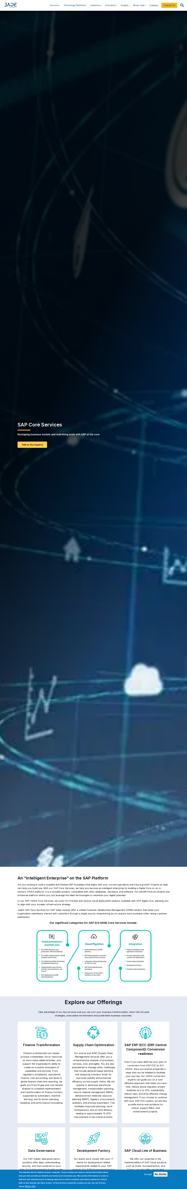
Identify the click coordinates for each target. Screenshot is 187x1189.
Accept (148, 1174)
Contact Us (169, 5)
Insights (123, 6)
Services (53, 6)
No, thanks (160, 1174)
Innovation (109, 6)
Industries (94, 6)
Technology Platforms (73, 6)
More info (30, 1186)
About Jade (137, 6)
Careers (154, 5)
